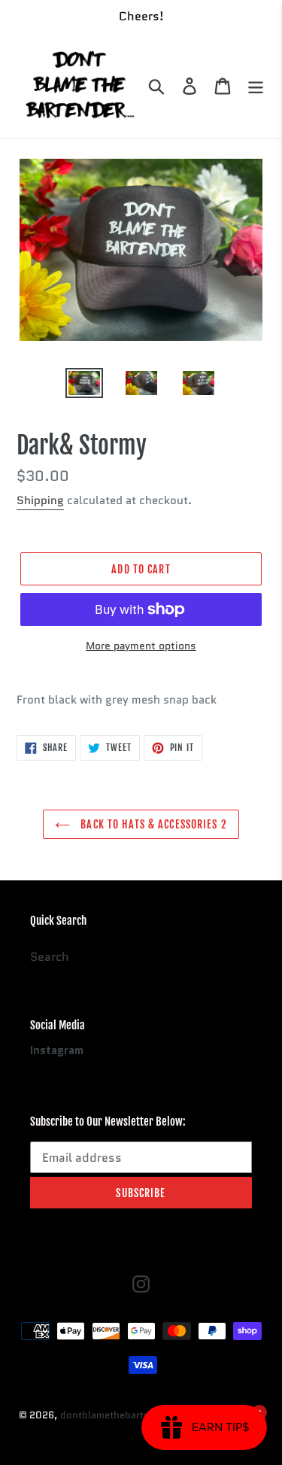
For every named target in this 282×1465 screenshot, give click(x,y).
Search (49, 956)
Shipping (40, 500)
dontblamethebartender (115, 1415)
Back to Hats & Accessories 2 (151, 824)
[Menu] (255, 86)
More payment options (141, 645)
